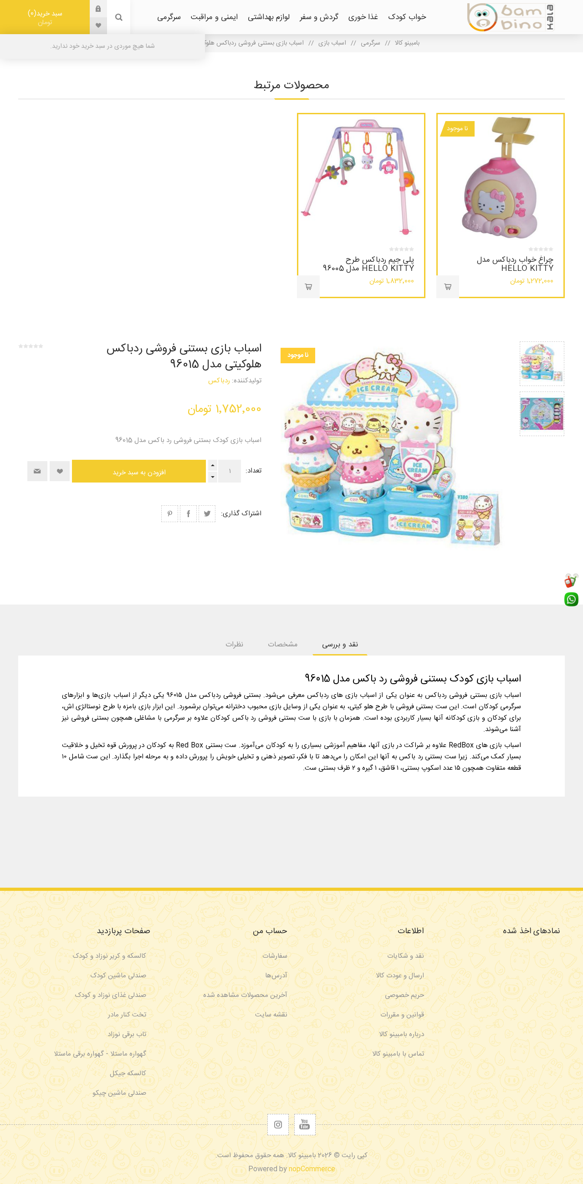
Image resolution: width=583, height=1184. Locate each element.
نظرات (234, 645)
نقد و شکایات (405, 956)
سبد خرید (46, 18)
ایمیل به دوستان (37, 471)
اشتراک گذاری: (241, 513)
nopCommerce (312, 1169)
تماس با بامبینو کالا (398, 1054)
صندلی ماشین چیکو (119, 1093)
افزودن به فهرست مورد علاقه (60, 471)
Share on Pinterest (169, 513)
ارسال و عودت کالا (400, 975)
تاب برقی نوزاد (126, 1034)
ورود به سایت (91, 8)
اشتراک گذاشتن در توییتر (207, 513)
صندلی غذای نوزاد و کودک (110, 995)
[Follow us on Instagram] (278, 1124)
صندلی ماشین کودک (118, 975)
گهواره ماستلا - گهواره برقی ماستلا (100, 1054)
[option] (542, 364)
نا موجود (457, 128)
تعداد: (253, 471)
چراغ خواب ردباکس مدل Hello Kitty (515, 264)
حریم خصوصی (404, 995)
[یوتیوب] (305, 1124)
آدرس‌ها (276, 975)
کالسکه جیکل (128, 1073)
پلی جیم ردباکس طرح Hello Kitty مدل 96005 (368, 264)
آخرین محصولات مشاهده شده (245, 995)
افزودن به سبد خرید (447, 286)
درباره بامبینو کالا (401, 1034)
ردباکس (219, 380)
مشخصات (282, 645)
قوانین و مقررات (402, 1015)
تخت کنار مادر (127, 1015)
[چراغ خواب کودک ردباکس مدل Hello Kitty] (500, 177)
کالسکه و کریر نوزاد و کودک (109, 956)
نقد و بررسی (340, 645)
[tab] (340, 645)
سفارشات (274, 956)
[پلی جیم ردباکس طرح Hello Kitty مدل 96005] (361, 177)
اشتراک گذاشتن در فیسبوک (188, 513)
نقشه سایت (271, 1015)
